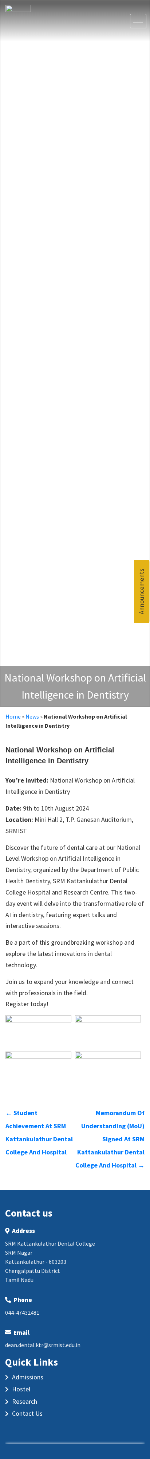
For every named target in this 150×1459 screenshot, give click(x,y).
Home (13, 716)
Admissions (27, 1377)
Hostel (21, 1389)
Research (24, 1401)
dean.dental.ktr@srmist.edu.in (42, 1345)
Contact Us (27, 1413)
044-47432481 (22, 1312)
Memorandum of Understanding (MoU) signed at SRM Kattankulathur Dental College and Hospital (110, 1139)
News (32, 716)
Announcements (142, 591)
